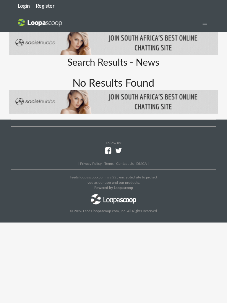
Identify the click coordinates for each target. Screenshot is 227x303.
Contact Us (125, 163)
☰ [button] (204, 23)
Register (45, 6)
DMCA (141, 163)
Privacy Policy (91, 163)
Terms (109, 163)
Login (24, 6)
